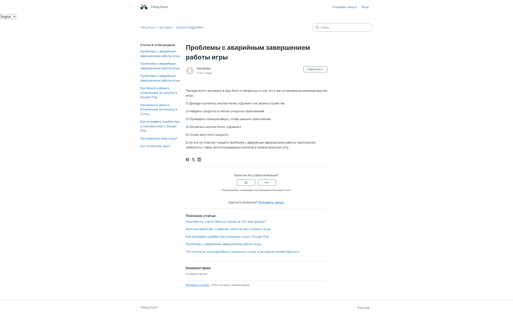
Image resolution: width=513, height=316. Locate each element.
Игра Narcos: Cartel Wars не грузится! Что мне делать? (226, 221)
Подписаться (315, 69)
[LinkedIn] (199, 159)
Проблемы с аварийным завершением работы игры (160, 53)
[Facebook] (187, 159)
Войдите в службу (197, 284)
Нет (267, 182)
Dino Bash (165, 27)
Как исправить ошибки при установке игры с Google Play (160, 126)
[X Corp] (193, 159)
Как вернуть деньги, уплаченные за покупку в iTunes (158, 109)
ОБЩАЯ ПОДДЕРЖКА (190, 27)
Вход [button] (365, 7)
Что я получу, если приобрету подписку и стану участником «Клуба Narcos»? (243, 252)
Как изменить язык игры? (158, 138)
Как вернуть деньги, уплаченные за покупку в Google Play (158, 92)
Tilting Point (147, 27)
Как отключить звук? (155, 146)
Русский (363, 307)
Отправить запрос (344, 7)
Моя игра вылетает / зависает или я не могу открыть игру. (228, 229)
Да (246, 182)
